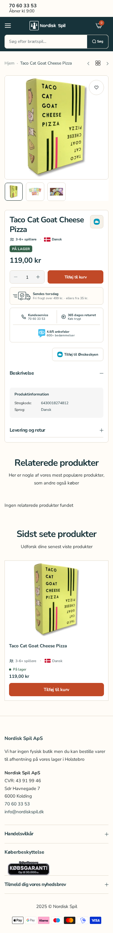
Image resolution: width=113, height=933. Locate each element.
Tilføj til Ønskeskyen (81, 354)
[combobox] (46, 41)
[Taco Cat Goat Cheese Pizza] (56, 599)
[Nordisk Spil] (55, 25)
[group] (56, 127)
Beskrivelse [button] (22, 373)
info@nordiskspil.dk (24, 812)
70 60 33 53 (17, 804)
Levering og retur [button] (27, 430)
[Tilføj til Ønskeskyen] (96, 221)
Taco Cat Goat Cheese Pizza (38, 646)
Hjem (9, 63)
